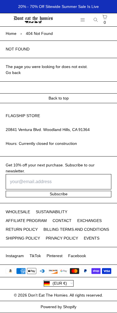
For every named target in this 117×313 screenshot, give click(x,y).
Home (11, 33)
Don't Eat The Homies (48, 295)
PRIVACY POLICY (62, 238)
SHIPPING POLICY (23, 238)
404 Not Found (39, 33)
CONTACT (62, 220)
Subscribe (59, 194)
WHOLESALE (18, 212)
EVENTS (91, 238)
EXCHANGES (89, 220)
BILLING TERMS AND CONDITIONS (76, 229)
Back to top (59, 98)
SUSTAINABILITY (51, 212)
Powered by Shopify (58, 306)
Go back (13, 72)
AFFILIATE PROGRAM (26, 220)
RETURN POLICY (22, 229)
